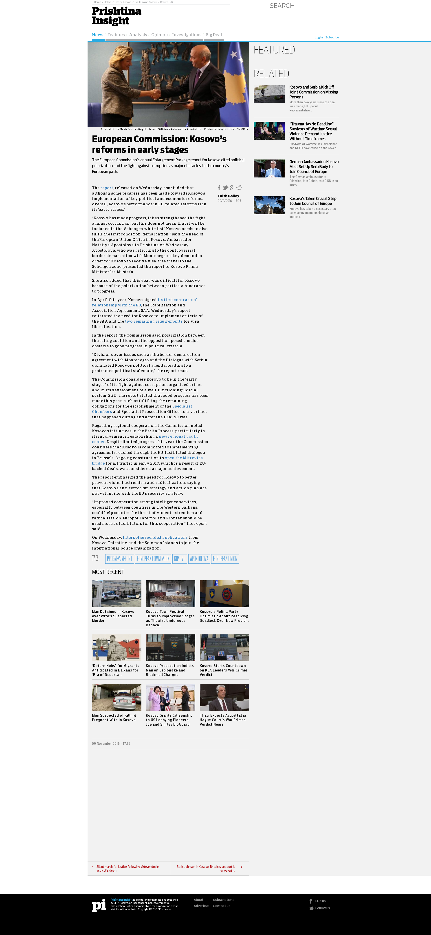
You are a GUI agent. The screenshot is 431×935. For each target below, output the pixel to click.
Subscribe (332, 37)
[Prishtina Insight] (116, 15)
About (198, 900)
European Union (225, 559)
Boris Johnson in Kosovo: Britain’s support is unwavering (206, 868)
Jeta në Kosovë (123, 2)
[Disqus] (170, 805)
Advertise (201, 906)
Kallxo (107, 2)
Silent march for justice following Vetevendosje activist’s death (128, 868)
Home (97, 2)
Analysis (138, 35)
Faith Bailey (228, 196)
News (97, 35)
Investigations (186, 35)
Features (116, 35)
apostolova (199, 559)
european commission (153, 559)
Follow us (322, 908)
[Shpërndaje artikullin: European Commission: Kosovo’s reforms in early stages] (219, 189)
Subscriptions (223, 900)
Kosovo (179, 559)
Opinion (159, 35)
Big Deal (214, 35)
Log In (319, 37)
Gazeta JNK (166, 2)
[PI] (99, 905)
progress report (119, 559)
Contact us (221, 906)
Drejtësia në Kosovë (146, 2)
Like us (320, 901)
